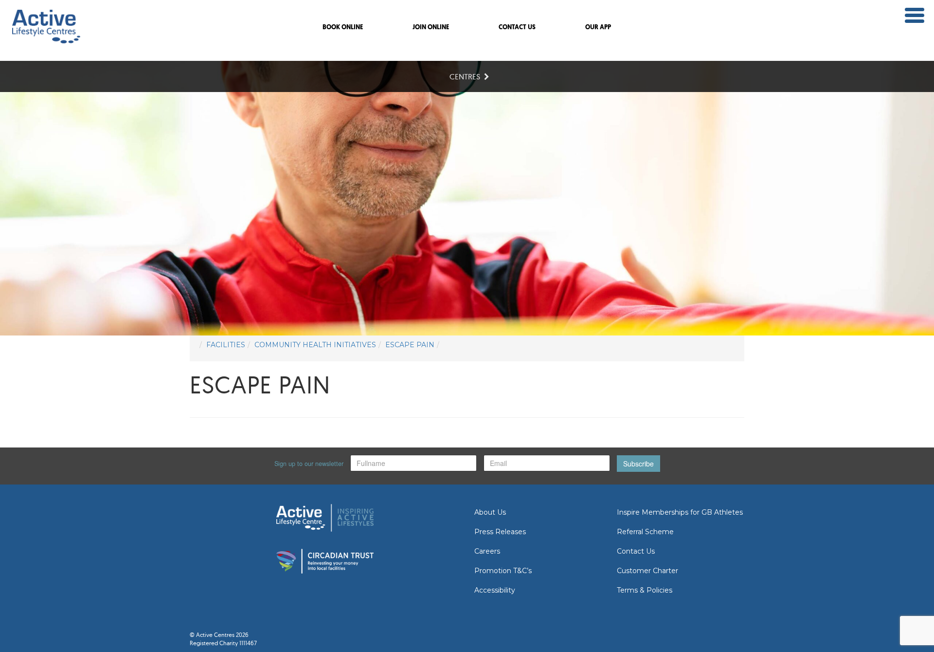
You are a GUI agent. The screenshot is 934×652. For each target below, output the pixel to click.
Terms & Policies (644, 590)
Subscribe (638, 463)
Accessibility (494, 590)
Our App (598, 27)
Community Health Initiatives (315, 344)
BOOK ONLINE (343, 27)
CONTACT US (517, 27)
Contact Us (636, 551)
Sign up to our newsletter (308, 463)
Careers (487, 551)
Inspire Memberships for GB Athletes (680, 512)
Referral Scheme (645, 531)
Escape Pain (409, 344)
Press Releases (500, 531)
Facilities (225, 344)
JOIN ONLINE (431, 27)
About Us (490, 512)
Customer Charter (647, 570)
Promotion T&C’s (503, 570)
